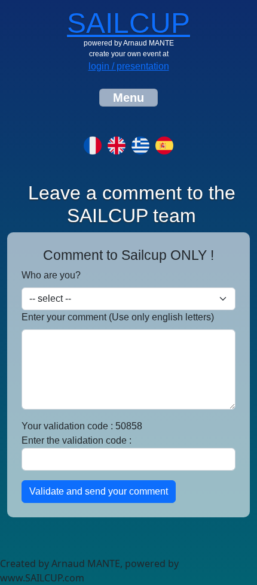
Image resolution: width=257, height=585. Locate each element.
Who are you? (51, 275)
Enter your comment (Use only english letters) (118, 317)
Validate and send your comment (98, 491)
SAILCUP (128, 23)
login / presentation (128, 66)
